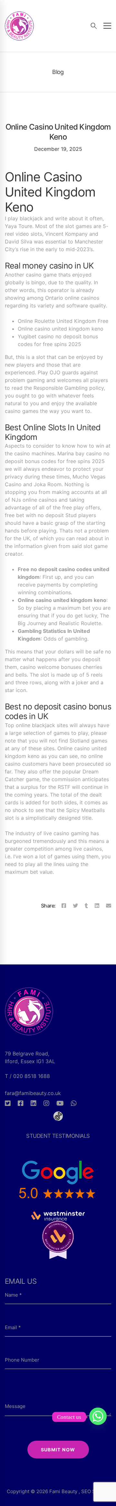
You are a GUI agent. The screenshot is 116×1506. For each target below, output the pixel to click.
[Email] (108, 905)
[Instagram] (46, 1103)
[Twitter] (75, 905)
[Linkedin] (97, 905)
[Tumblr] (86, 905)
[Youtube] (60, 1103)
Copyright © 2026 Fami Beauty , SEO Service (58, 1491)
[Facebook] (64, 905)
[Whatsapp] (73, 1103)
